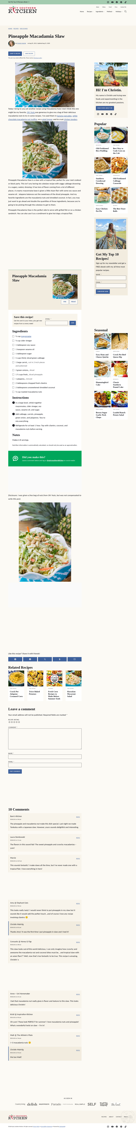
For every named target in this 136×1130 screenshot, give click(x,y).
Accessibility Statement (46, 1126)
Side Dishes (24, 28)
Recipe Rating (13, 720)
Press (116, 7)
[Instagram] (108, 2)
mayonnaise (26, 336)
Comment (13, 727)
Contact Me (123, 7)
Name (11, 753)
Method (109, 11)
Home (82, 11)
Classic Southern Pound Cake (118, 384)
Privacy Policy (36, 1126)
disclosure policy (38, 58)
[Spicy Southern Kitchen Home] (22, 9)
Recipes (89, 11)
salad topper (47, 119)
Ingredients (99, 11)
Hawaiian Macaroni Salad (71, 693)
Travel (110, 7)
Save (72, 323)
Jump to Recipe (15, 53)
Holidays (118, 11)
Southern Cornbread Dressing (100, 180)
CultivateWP (62, 1126)
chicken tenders (70, 119)
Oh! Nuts (31, 112)
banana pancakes (64, 116)
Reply (78, 817)
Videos (104, 7)
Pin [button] (65, 302)
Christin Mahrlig (21, 43)
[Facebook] (117, 2)
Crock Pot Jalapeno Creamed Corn (16, 693)
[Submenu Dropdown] (92, 11)
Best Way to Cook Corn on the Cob (119, 150)
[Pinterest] (121, 2)
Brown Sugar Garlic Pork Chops (101, 414)
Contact (119, 1117)
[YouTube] (112, 2)
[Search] (125, 11)
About (97, 7)
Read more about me (104, 108)
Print (73, 302)
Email (48, 319)
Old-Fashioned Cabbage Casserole (119, 180)
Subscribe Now (102, 291)
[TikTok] (125, 2)
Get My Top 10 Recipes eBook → (18, 2)
